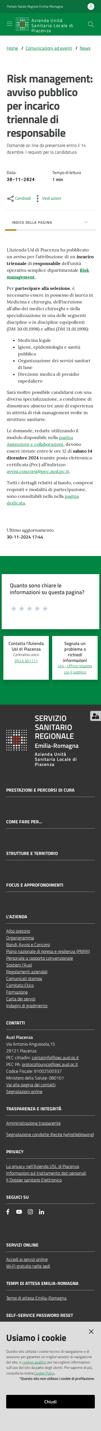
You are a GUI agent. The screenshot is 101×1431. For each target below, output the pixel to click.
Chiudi (50, 1401)
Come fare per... (24, 821)
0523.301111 (26, 661)
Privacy (15, 1151)
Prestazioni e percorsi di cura (40, 790)
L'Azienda (16, 916)
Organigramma (20, 937)
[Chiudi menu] (80, 11)
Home (12, 48)
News (85, 48)
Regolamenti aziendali (26, 971)
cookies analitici (34, 1362)
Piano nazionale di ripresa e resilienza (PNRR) (48, 951)
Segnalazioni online (24, 1091)
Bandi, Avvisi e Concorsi (28, 944)
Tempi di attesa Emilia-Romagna (36, 1298)
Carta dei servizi (20, 998)
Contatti (15, 1023)
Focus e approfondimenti (34, 885)
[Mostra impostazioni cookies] (95, 716)
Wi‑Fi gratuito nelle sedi (28, 1266)
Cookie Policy (44, 1373)
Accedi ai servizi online (27, 1259)
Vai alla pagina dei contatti (31, 1084)
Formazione (17, 992)
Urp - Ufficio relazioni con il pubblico (75, 669)
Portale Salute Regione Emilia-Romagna (35, 6)
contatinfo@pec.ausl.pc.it (55, 1057)
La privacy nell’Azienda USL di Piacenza (42, 1166)
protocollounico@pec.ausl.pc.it (50, 1064)
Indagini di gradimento (26, 1005)
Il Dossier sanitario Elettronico (34, 1179)
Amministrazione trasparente (33, 1123)
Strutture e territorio (32, 853)
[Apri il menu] (9, 23)
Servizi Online (22, 1245)
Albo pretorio (18, 931)
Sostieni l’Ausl (19, 964)
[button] (91, 24)
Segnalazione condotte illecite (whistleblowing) (50, 1134)
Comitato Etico (20, 985)
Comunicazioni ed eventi (49, 48)
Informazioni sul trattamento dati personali (46, 1173)
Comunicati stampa (24, 978)
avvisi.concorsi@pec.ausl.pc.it (38, 471)
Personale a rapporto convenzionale (39, 958)
